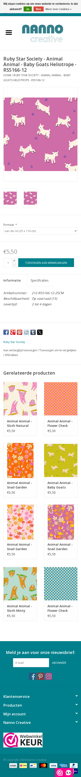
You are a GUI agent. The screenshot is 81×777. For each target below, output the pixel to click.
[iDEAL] (23, 765)
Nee (38, 9)
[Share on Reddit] (26, 332)
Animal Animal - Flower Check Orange (60, 423)
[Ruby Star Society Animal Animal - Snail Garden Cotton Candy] (20, 522)
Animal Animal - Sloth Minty (19, 608)
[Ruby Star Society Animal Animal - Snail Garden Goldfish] (20, 460)
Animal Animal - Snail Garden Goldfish (19, 485)
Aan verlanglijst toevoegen (20, 350)
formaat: (10, 225)
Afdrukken (11, 355)
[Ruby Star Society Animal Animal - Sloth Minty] (20, 583)
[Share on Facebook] (6, 332)
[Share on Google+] (13, 332)
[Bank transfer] (13, 765)
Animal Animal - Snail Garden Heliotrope (60, 546)
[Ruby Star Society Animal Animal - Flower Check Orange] (61, 398)
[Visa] (53, 765)
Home (7, 75)
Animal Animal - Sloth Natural (19, 423)
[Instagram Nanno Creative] (48, 676)
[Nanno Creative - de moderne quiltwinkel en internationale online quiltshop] (49, 32)
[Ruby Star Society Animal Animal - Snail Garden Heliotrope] (61, 522)
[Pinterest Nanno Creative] (40, 676)
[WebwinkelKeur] (40, 740)
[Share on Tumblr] (33, 332)
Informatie (12, 280)
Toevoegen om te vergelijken (57, 350)
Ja (27, 9)
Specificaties (40, 280)
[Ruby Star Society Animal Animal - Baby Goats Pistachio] (61, 460)
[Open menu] (9, 32)
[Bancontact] (33, 765)
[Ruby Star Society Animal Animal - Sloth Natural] (20, 398)
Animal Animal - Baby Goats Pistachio (60, 485)
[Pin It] (19, 332)
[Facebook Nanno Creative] (32, 676)
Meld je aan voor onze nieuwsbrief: (40, 652)
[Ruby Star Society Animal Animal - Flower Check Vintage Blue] (61, 583)
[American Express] (63, 765)
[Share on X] (40, 332)
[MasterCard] (43, 765)
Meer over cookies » (58, 9)
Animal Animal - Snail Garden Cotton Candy (19, 546)
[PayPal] (73, 765)
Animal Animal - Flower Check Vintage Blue (60, 608)
